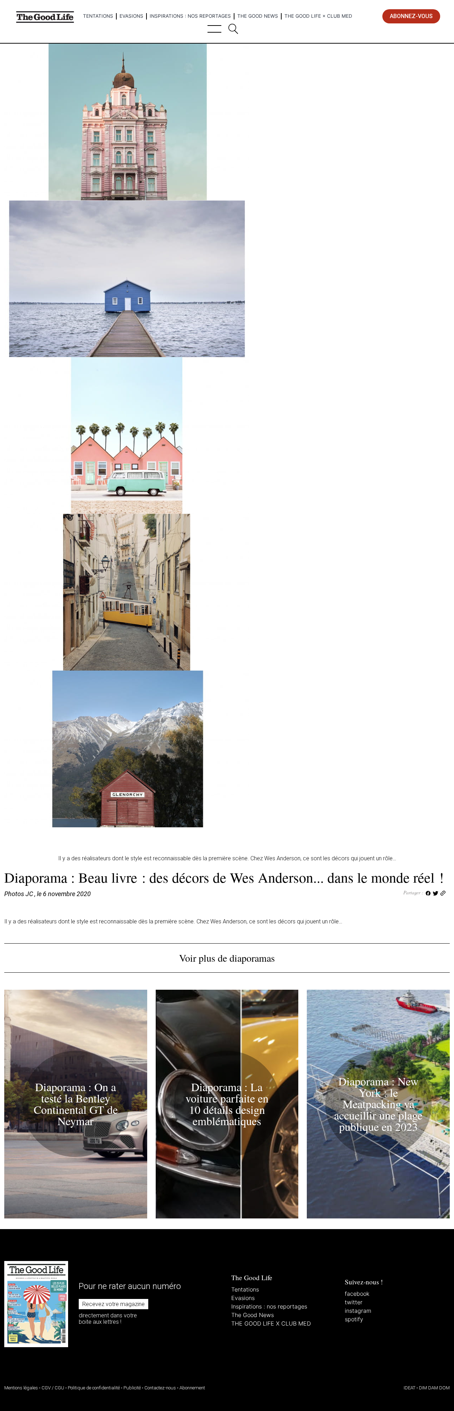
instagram (358, 1310)
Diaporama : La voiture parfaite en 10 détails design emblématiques (227, 1103)
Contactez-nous (160, 1387)
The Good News (257, 16)
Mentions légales (21, 1387)
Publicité (132, 1387)
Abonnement (192, 1387)
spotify (354, 1319)
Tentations (98, 16)
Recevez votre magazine (113, 1304)
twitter (353, 1302)
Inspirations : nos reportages (190, 16)
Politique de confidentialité (94, 1387)
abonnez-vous (411, 16)
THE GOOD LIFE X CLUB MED (271, 1323)
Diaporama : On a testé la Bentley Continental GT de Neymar (76, 1103)
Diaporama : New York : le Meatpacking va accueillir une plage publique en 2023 (378, 1103)
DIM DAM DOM (434, 1387)
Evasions (131, 16)
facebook (357, 1293)
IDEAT (409, 1387)
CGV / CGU (52, 1387)
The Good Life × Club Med (318, 16)
